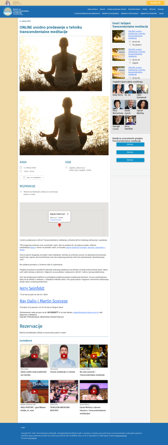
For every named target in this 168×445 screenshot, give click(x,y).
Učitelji (145, 9)
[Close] (68, 214)
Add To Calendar (33, 177)
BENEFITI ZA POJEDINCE (110, 13)
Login (23, 427)
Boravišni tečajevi (134, 9)
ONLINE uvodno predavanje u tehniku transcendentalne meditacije (136, 34)
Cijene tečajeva (93, 9)
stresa (32, 247)
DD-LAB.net (33, 438)
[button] (59, 225)
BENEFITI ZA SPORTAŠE (149, 13)
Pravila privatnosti (121, 436)
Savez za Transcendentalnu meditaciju (21, 11)
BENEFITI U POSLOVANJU (129, 13)
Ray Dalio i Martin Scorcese (44, 301)
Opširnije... (130, 144)
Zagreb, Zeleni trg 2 (77, 167)
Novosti (102, 9)
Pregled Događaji (55, 220)
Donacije (161, 9)
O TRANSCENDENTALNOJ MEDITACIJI (87, 13)
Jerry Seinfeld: (32, 288)
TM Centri (152, 9)
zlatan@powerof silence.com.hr (86, 312)
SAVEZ (161, 13)
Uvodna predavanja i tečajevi (116, 9)
